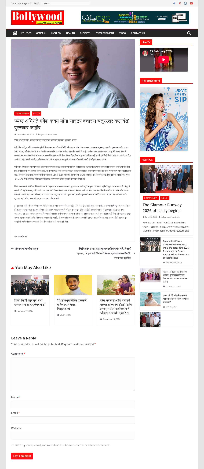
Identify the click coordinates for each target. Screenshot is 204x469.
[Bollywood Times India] (15, 33)
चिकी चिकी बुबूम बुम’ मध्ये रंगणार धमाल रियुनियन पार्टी (29, 302)
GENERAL (41, 33)
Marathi (36, 113)
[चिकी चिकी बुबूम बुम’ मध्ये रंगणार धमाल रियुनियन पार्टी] (30, 277)
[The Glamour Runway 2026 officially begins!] (166, 179)
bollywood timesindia (47, 134)
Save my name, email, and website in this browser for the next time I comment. (62, 445)
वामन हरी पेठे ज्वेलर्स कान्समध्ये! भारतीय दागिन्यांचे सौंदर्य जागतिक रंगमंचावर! (176, 299)
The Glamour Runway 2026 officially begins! (162, 207)
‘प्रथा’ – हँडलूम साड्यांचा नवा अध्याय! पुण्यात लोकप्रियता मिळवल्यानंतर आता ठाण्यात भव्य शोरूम (175, 276)
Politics (26, 33)
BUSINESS (85, 33)
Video (122, 33)
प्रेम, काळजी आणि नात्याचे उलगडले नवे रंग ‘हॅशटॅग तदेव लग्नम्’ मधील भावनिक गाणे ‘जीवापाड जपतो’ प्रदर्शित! (116, 306)
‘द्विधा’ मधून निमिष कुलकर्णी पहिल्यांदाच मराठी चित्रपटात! (72, 304)
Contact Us (138, 33)
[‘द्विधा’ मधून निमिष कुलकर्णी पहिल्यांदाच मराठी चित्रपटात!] (73, 277)
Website (16, 428)
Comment (18, 353)
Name (16, 397)
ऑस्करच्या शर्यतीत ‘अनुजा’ (27, 248)
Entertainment (105, 33)
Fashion (56, 33)
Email (15, 412)
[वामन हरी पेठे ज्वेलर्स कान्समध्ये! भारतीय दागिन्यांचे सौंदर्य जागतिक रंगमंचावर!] (150, 301)
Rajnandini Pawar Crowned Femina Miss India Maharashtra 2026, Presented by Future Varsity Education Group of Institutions (176, 249)
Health (70, 33)
